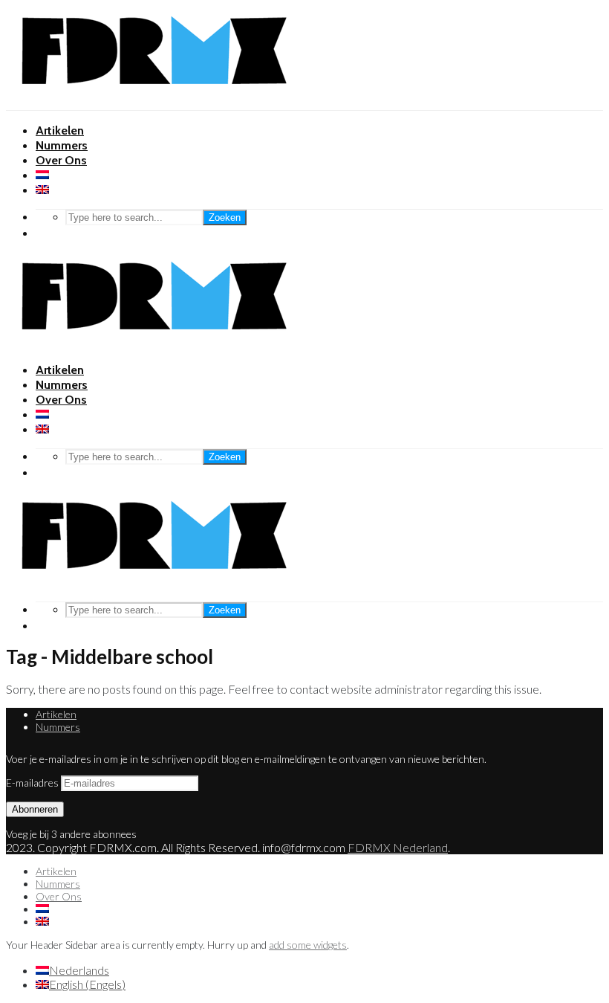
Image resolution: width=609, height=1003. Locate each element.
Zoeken (225, 217)
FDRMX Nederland (398, 847)
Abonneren (35, 809)
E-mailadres (33, 782)
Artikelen (60, 130)
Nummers (62, 145)
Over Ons (61, 160)
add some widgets (308, 944)
